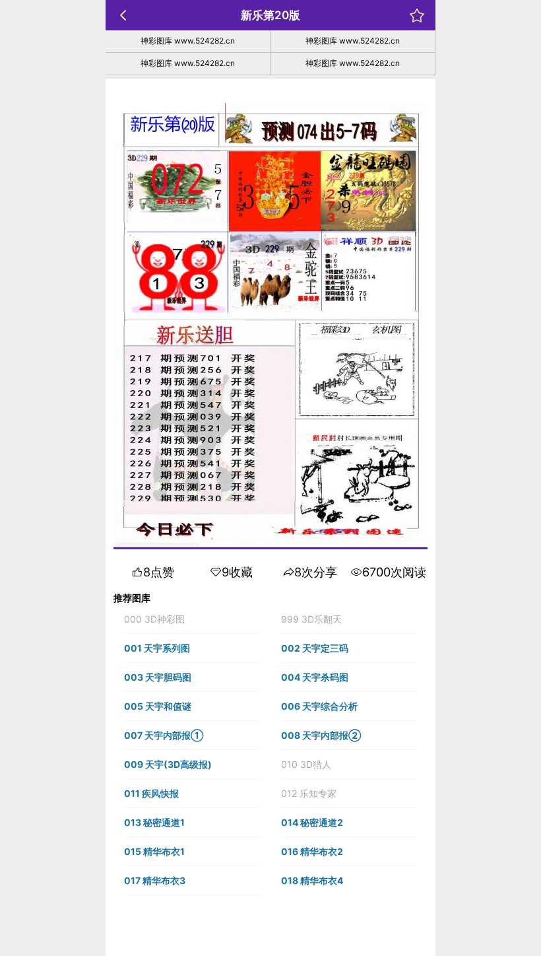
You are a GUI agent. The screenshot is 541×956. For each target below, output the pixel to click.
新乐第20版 (270, 15)
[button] (191, 619)
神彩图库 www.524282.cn (188, 41)
